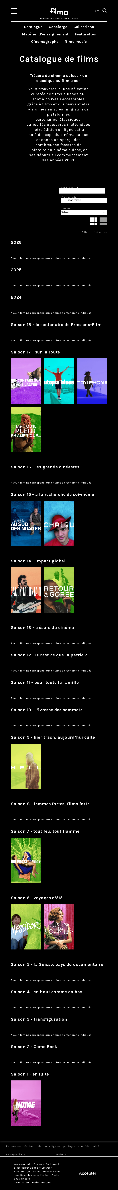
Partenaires (13, 1146)
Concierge (58, 27)
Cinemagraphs (45, 41)
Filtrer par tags (69, 197)
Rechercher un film (68, 187)
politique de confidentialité (81, 1146)
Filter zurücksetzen (94, 232)
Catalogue (33, 27)
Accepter (87, 1173)
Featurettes (85, 34)
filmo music (76, 41)
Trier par (66, 209)
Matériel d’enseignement (45, 34)
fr (95, 10)
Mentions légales (49, 1146)
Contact (29, 1146)
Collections (84, 27)
